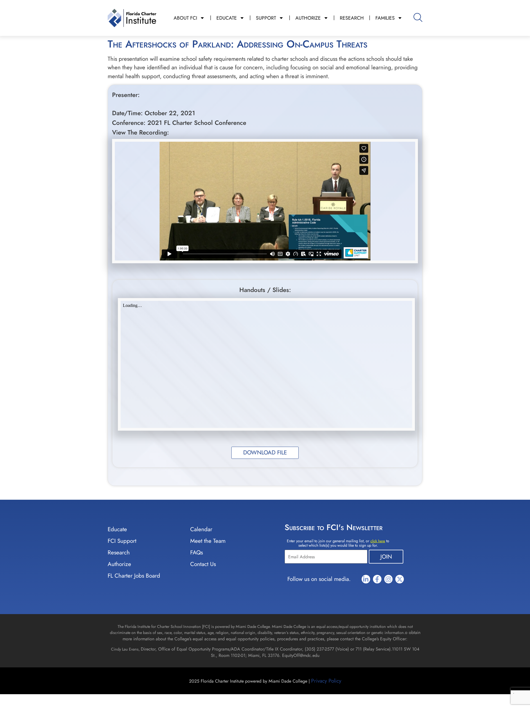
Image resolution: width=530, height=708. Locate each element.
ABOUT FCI (185, 18)
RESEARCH (352, 18)
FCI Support (122, 541)
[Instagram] (388, 579)
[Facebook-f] (377, 579)
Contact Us (203, 564)
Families (385, 18)
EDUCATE (226, 18)
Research (119, 552)
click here (377, 541)
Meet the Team (208, 541)
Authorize (119, 564)
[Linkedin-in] (366, 579)
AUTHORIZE (308, 18)
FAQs (196, 552)
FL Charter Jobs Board (134, 576)
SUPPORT (266, 18)
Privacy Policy (326, 681)
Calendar (201, 529)
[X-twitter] (399, 579)
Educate (117, 529)
